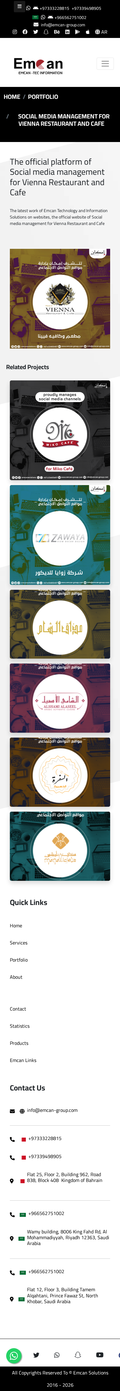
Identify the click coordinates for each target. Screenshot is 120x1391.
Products (19, 1043)
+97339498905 (86, 8)
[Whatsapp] (14, 1355)
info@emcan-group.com (63, 25)
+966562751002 (70, 17)
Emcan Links (23, 1060)
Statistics (20, 1025)
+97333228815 (54, 8)
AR (103, 31)
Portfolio (43, 96)
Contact (18, 1008)
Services (18, 942)
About (16, 977)
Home (12, 96)
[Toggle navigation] (105, 64)
